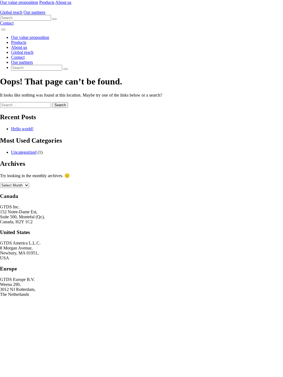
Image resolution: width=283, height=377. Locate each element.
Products (46, 2)
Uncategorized (23, 152)
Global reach (11, 12)
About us (63, 2)
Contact (7, 23)
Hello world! (22, 128)
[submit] (54, 19)
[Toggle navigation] (3, 29)
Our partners (34, 12)
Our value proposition (19, 2)
